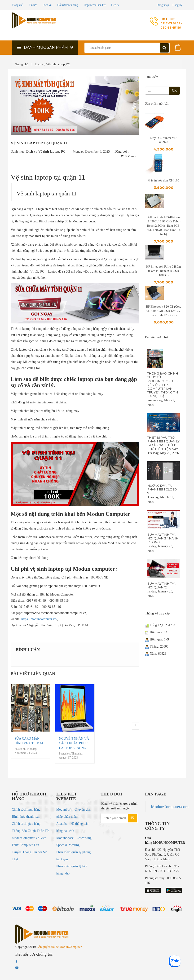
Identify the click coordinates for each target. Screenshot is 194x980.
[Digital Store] (34, 20)
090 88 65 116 (170, 27)
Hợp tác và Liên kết (95, 5)
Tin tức (33, 5)
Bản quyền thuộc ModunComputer (59, 947)
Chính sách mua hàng (26, 809)
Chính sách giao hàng (26, 823)
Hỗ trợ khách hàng (67, 5)
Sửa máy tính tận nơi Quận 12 (161, 585)
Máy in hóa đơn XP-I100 (163, 180)
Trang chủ (17, 5)
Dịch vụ (47, 5)
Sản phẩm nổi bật (156, 103)
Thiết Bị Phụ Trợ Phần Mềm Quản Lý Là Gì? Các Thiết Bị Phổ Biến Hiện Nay (163, 443)
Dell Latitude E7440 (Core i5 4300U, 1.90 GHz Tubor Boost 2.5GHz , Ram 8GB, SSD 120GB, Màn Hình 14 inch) (163, 225)
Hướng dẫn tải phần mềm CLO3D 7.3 (162, 489)
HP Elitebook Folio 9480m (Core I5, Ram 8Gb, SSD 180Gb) (163, 271)
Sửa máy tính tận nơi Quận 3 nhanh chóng (162, 538)
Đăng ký (177, 5)
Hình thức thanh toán (26, 816)
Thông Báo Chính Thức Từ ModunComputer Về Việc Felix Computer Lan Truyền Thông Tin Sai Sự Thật (163, 384)
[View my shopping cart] (178, 46)
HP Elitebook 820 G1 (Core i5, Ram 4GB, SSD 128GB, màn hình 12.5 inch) (163, 311)
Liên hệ (115, 5)
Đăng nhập (163, 5)
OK (174, 90)
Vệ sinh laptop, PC (58, 64)
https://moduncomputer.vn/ (39, 619)
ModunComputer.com (170, 806)
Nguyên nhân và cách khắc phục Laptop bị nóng (74, 743)
